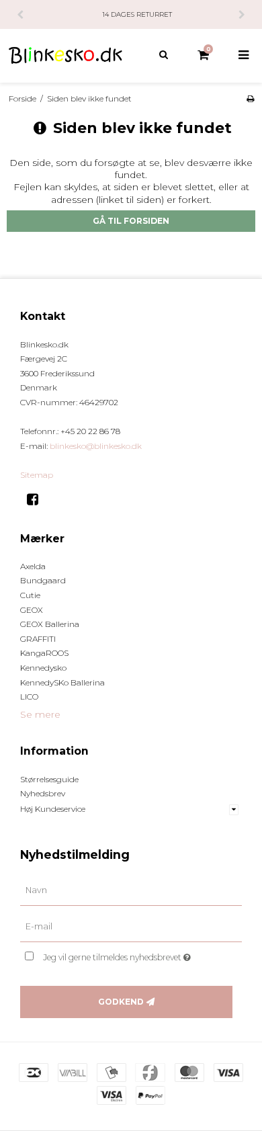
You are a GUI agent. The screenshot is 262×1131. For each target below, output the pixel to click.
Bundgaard (43, 580)
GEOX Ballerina (49, 624)
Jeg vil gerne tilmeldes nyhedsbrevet (127, 954)
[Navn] (131, 890)
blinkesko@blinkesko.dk (96, 446)
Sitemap (36, 475)
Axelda (33, 566)
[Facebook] (37, 499)
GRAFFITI (38, 639)
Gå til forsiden (131, 221)
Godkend (121, 1002)
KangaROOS (44, 653)
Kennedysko (43, 668)
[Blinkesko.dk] (65, 55)
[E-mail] (131, 927)
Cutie (30, 595)
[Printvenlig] (250, 98)
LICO (29, 697)
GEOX (31, 610)
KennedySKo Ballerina (62, 682)
